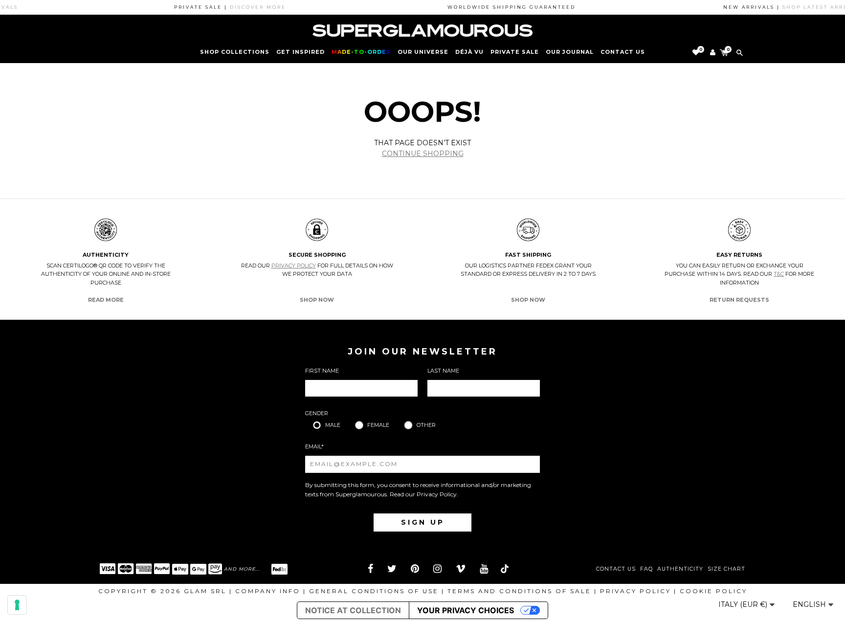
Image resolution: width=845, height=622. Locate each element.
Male (332, 425)
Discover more (250, 7)
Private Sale (514, 51)
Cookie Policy (713, 591)
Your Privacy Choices (465, 610)
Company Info (267, 591)
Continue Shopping (423, 153)
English (810, 604)
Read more (106, 299)
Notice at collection (353, 610)
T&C (779, 273)
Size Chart (726, 569)
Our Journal (570, 51)
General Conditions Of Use (374, 591)
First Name (322, 370)
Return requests (739, 299)
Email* (314, 446)
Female (378, 425)
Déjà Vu (469, 51)
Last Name (443, 370)
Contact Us (616, 569)
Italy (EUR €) (743, 604)
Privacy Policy (293, 265)
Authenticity (680, 569)
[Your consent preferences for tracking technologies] (17, 605)
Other (426, 425)
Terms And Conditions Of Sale (519, 591)
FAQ (646, 569)
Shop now (317, 299)
